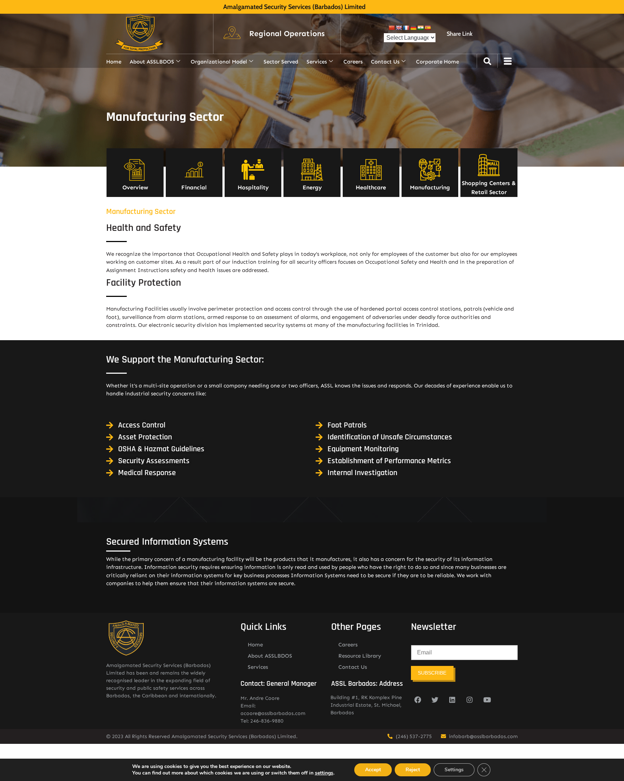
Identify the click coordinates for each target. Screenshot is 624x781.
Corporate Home (437, 61)
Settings (454, 769)
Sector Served (281, 61)
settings (324, 773)
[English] (398, 28)
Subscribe (432, 673)
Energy (312, 187)
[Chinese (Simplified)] (391, 28)
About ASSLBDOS (152, 61)
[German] (413, 28)
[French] (406, 28)
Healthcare (371, 187)
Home (113, 61)
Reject (413, 769)
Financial (194, 187)
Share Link (459, 33)
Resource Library (359, 656)
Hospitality (253, 187)
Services (317, 61)
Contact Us (385, 61)
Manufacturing (430, 187)
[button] (287, 33)
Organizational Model (219, 61)
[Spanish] (427, 28)
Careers (353, 61)
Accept (373, 769)
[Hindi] (420, 28)
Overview (135, 187)
